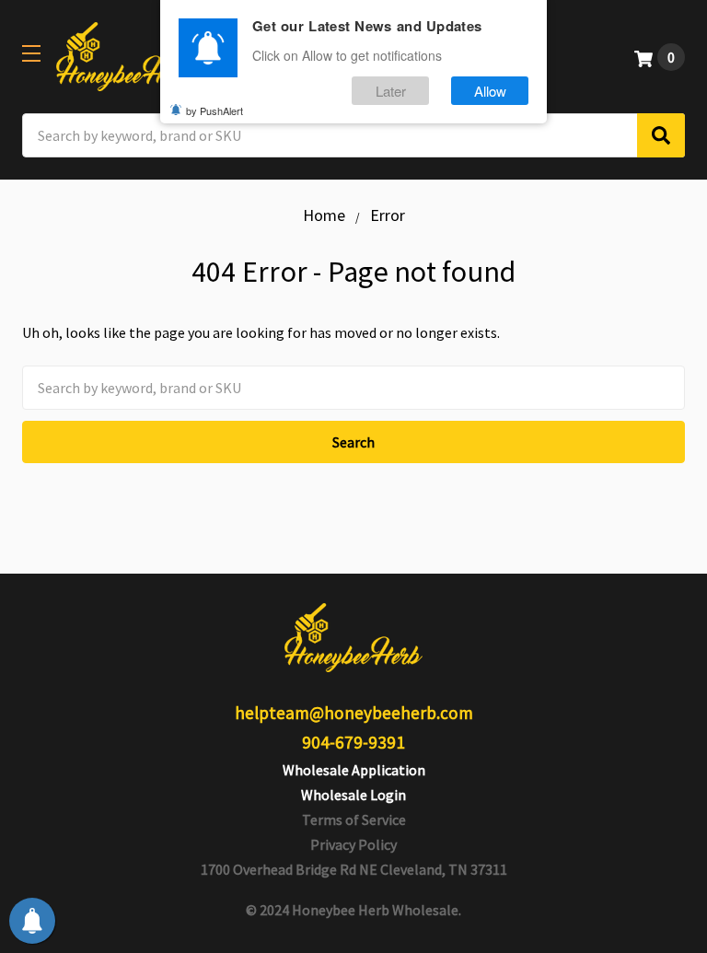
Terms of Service (354, 819)
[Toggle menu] (31, 53)
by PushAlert (214, 110)
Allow (490, 90)
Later (391, 90)
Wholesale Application (354, 770)
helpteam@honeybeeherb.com (354, 713)
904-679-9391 (353, 742)
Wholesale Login (353, 794)
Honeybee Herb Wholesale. (376, 910)
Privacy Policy (353, 844)
